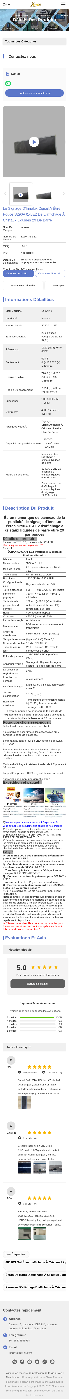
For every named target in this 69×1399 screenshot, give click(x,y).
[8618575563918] (52, 1362)
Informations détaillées (23, 285)
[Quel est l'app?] (8, 83)
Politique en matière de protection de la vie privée (33, 1372)
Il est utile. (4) (29, 1138)
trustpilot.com (30, 1072)
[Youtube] (37, 1362)
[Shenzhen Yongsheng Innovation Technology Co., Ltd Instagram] (29, 1362)
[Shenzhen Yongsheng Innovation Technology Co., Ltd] (35, 4)
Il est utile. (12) (54, 1072)
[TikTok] (44, 1362)
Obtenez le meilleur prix (20, 273)
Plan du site (12, 1377)
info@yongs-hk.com (20, 1352)
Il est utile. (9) (29, 1203)
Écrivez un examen (37, 983)
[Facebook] (22, 1362)
